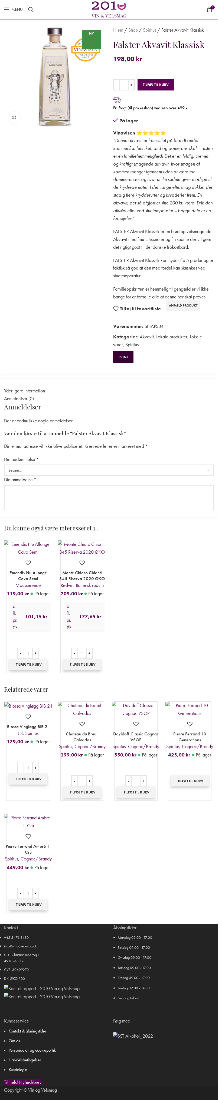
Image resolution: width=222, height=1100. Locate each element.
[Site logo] (109, 9)
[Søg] (30, 9)
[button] (28, 664)
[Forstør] (14, 118)
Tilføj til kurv (156, 84)
